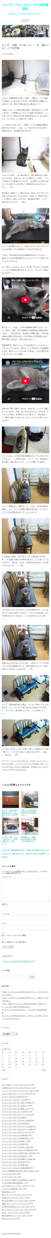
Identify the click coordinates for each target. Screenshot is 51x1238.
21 (43, 1061)
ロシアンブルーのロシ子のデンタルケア (16, 1132)
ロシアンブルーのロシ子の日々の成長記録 (17, 1150)
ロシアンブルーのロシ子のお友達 (14, 1123)
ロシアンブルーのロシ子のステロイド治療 (17, 1129)
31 (16, 1067)
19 (30, 1061)
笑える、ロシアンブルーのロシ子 (14, 1213)
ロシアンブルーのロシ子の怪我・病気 (30, 764)
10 (16, 1058)
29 (3, 1067)
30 (9, 1067)
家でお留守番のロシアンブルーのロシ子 (16, 1201)
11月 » (44, 1070)
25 (23, 1064)
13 (36, 1058)
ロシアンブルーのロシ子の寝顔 (13, 1144)
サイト (4, 923)
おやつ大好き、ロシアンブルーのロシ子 (16, 1085)
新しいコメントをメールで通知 (14, 935)
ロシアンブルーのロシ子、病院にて (15, 1106)
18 (23, 1061)
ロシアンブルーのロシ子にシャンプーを (16, 1115)
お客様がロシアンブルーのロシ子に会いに (17, 1088)
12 (30, 1058)
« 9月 (4, 1070)
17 (16, 1061)
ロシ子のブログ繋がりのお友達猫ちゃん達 (17, 1180)
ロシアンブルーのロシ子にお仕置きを (15, 1112)
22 (3, 1064)
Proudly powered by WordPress (11, 1233)
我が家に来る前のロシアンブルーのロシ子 (17, 1207)
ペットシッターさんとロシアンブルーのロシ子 (19, 1091)
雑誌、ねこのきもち (9, 1218)
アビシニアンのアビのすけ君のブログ (19, 961)
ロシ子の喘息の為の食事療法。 (13, 1183)
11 (23, 1058)
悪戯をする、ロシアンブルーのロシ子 (15, 1204)
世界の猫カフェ (7, 1192)
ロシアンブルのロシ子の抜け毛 (13, 1097)
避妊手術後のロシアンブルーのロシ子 (15, 1215)
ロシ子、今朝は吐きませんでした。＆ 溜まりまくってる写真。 (9, 814)
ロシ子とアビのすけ (9, 1174)
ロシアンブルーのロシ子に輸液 (13, 1117)
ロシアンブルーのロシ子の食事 (13, 1165)
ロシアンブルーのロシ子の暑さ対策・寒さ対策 (19, 1153)
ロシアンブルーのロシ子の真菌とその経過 (17, 1159)
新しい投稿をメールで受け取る (14, 942)
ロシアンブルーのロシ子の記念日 (14, 1162)
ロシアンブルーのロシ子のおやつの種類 (16, 1120)
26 (30, 1064)
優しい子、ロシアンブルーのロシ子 (15, 1195)
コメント (6, 877)
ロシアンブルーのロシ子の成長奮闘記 (25, 6)
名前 (5, 904)
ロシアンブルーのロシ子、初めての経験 (16, 1103)
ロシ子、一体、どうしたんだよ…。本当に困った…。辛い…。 (9, 840)
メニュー (25, 20)
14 (43, 1058)
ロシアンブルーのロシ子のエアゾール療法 (17, 1126)
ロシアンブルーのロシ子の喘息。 (14, 1141)
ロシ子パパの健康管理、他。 (12, 1189)
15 (3, 1061)
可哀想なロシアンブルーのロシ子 (14, 1198)
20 (36, 1061)
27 (36, 1064)
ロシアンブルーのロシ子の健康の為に (15, 1138)
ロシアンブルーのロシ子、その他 (23, 761)
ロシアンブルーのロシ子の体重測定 (15, 1135)
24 (16, 1064)
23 (9, 1064)
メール (5, 914)
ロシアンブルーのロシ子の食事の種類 (15, 1168)
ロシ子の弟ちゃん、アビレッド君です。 (16, 1186)
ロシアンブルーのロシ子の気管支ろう (15, 1156)
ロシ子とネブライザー (10, 1177)
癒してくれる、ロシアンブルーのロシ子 (16, 1210)
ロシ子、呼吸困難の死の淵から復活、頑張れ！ (19, 1171)
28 (43, 1064)
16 (9, 1061)
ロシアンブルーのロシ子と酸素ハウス (15, 1109)
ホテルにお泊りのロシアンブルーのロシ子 (17, 1094)
